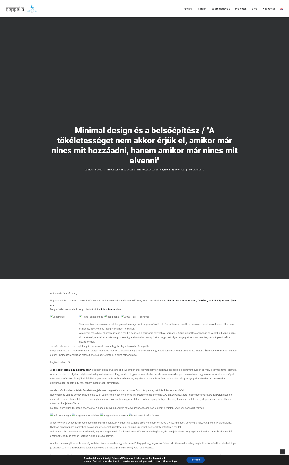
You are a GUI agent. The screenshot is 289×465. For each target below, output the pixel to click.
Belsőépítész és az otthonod (128, 170)
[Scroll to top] (282, 451)
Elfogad (195, 459)
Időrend (168, 170)
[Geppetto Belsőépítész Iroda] (21, 9)
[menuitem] (189, 8)
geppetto (198, 170)
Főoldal (188, 8)
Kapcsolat (269, 8)
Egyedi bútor (155, 170)
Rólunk (202, 8)
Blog (255, 8)
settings (172, 461)
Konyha (179, 170)
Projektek (241, 8)
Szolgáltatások (221, 8)
